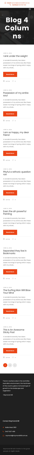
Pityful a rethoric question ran (17, 173)
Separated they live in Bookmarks (15, 252)
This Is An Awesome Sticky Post (13, 331)
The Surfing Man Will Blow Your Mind (17, 291)
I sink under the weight (15, 56)
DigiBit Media (15, 451)
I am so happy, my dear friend (16, 133)
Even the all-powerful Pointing (14, 212)
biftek (8, 81)
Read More (10, 74)
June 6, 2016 (7, 53)
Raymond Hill (7, 449)
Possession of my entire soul (15, 94)
